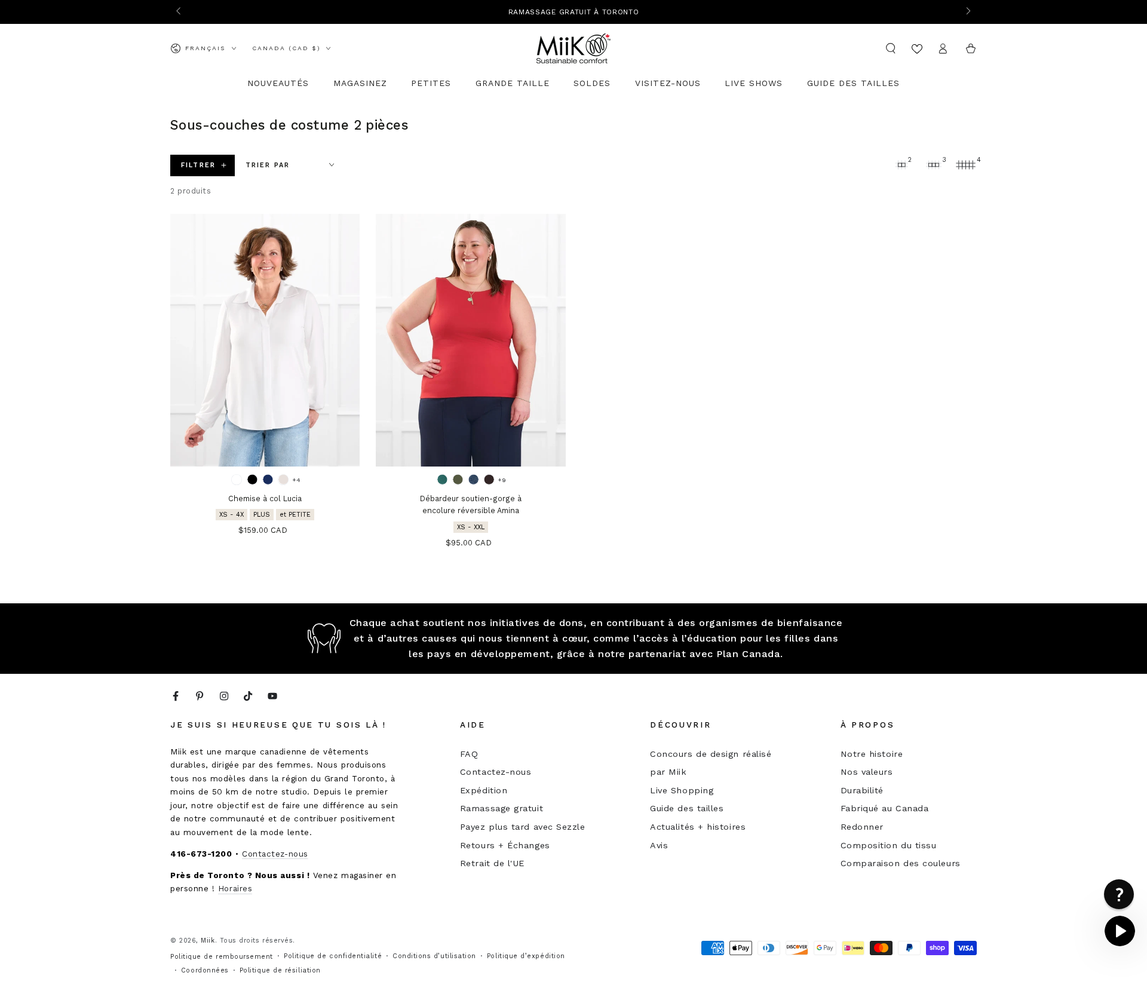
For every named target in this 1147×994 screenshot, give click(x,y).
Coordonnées (205, 970)
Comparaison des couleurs (901, 863)
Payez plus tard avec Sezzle (522, 827)
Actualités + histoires (698, 827)
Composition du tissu (889, 845)
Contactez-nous (275, 853)
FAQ (469, 754)
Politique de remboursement (221, 957)
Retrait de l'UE (492, 863)
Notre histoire (872, 754)
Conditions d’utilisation (434, 956)
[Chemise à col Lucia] (265, 340)
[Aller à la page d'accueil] (573, 48)
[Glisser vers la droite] (967, 12)
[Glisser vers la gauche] (179, 12)
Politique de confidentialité (333, 956)
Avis (659, 845)
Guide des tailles (686, 808)
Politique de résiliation (280, 970)
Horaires (235, 888)
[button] (891, 48)
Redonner (862, 827)
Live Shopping (681, 790)
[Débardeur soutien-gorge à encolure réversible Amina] (470, 340)
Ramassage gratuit (501, 808)
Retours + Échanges (505, 845)
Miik (207, 940)
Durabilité (862, 790)
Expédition (483, 790)
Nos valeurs (867, 772)
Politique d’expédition (526, 956)
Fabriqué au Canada (885, 808)
